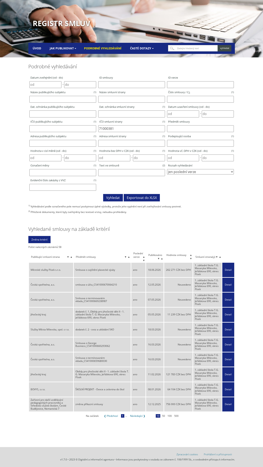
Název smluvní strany (112, 92)
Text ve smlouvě (132, 165)
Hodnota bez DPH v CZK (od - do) (132, 151)
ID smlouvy (106, 77)
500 (176, 416)
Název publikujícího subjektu (63, 92)
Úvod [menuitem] (37, 48)
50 (163, 416)
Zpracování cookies (187, 454)
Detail (228, 269)
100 (169, 416)
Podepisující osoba (201, 136)
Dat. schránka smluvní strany (132, 107)
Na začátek (92, 416)
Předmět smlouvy (179, 121)
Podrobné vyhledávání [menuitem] (102, 48)
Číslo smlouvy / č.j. (201, 92)
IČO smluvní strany (132, 121)
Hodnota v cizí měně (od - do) (63, 151)
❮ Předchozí (111, 416)
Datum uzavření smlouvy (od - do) (189, 107)
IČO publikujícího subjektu (63, 121)
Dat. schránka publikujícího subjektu (52, 107)
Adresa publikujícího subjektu (63, 136)
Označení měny (63, 165)
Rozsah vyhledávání (180, 165)
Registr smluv (61, 23)
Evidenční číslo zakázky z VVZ (63, 180)
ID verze (173, 77)
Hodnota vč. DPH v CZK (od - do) (201, 151)
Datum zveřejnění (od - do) (46, 77)
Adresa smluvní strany (132, 136)
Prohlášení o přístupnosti (218, 454)
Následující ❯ (137, 416)
